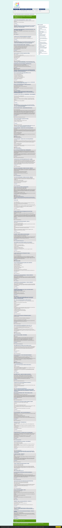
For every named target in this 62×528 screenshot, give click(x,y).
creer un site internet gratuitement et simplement (42, 28)
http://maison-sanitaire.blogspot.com (19, 196)
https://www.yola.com (17, 232)
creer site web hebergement (22, 71)
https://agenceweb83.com (18, 488)
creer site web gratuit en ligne (18, 92)
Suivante (21, 520)
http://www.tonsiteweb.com (18, 137)
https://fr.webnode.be (17, 90)
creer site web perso (28, 126)
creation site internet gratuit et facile (42, 36)
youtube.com (16, 280)
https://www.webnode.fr (18, 175)
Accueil (14, 523)
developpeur (29, 9)
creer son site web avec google (30, 62)
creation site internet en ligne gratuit (42, 29)
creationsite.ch (17, 372)
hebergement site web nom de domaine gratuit (24, 70)
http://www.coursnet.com (18, 333)
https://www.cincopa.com (18, 479)
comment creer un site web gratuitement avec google (41, 35)
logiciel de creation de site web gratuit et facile (42, 33)
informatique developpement (23, 9)
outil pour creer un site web (22, 508)
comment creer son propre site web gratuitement (28, 42)
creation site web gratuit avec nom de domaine (42, 44)
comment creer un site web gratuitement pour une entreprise (42, 42)
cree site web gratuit (23, 126)
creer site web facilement (22, 62)
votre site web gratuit (19, 82)
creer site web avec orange (20, 125)
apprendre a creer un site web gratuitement (42, 52)
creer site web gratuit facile (21, 61)
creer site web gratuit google (29, 61)
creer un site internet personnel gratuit (42, 41)
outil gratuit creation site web (21, 91)
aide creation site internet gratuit (43, 47)
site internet (36, 9)
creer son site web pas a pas (27, 451)
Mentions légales (18, 523)
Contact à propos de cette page (39, 523)
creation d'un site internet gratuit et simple (42, 39)
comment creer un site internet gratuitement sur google (42, 46)
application (16, 9)
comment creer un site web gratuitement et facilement (24, 25)
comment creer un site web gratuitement (23, 26)
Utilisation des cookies (32, 523)
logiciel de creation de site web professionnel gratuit (42, 31)
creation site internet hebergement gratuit (42, 53)
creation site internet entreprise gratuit (42, 48)
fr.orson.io (16, 499)
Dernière (24, 520)
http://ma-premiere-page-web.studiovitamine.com (21, 388)
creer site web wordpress (21, 106)
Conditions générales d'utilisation (24, 523)
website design (42, 9)
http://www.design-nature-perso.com (19, 240)
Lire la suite (15, 23)
